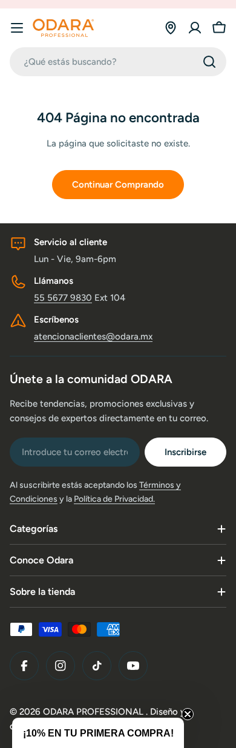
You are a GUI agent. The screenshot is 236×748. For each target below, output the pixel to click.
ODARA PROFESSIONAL (94, 711)
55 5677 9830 (63, 297)
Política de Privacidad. (114, 499)
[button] (98, 733)
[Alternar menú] (17, 28)
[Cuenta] (195, 28)
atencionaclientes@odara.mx (93, 336)
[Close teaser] (188, 714)
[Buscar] (209, 61)
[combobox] (118, 61)
